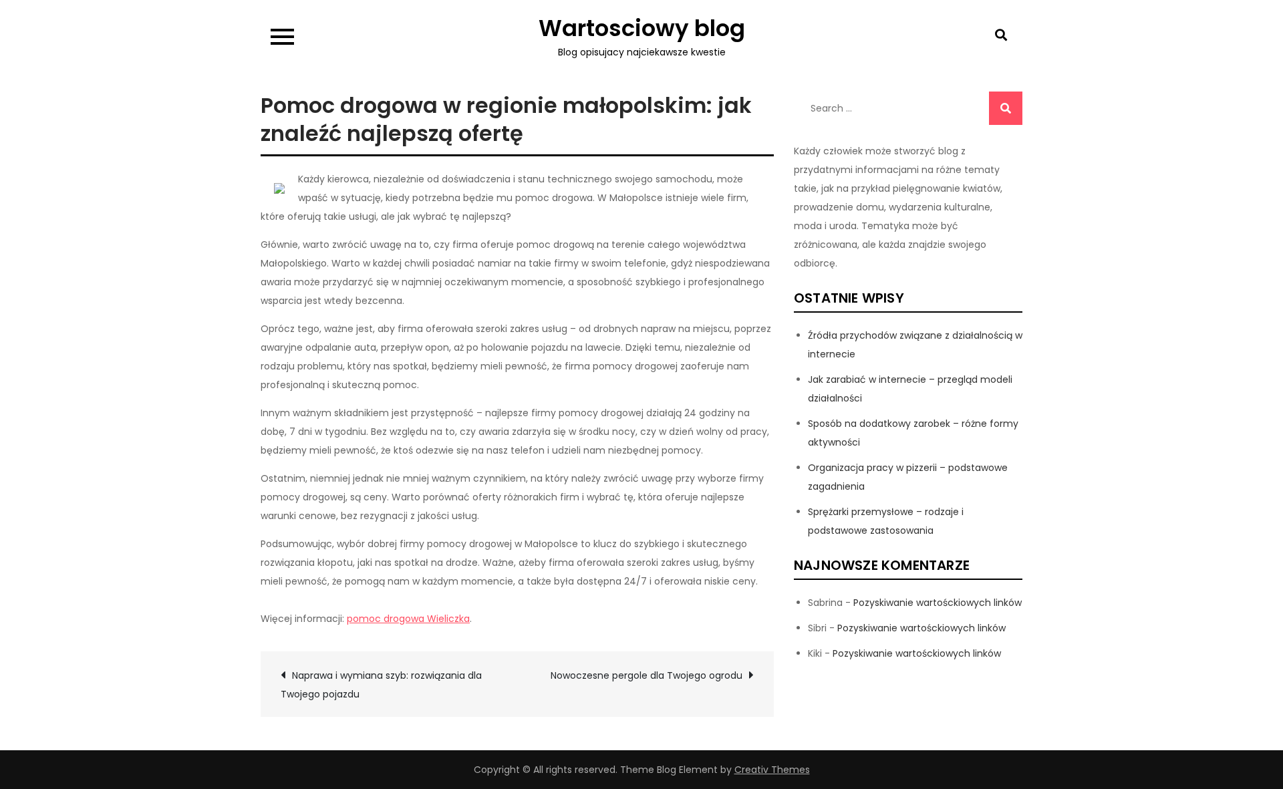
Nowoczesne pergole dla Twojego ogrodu (646, 675)
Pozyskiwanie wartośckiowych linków (937, 602)
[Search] (1005, 108)
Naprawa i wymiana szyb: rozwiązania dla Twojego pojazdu (381, 685)
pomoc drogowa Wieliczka (408, 618)
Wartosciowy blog (642, 28)
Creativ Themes (772, 769)
